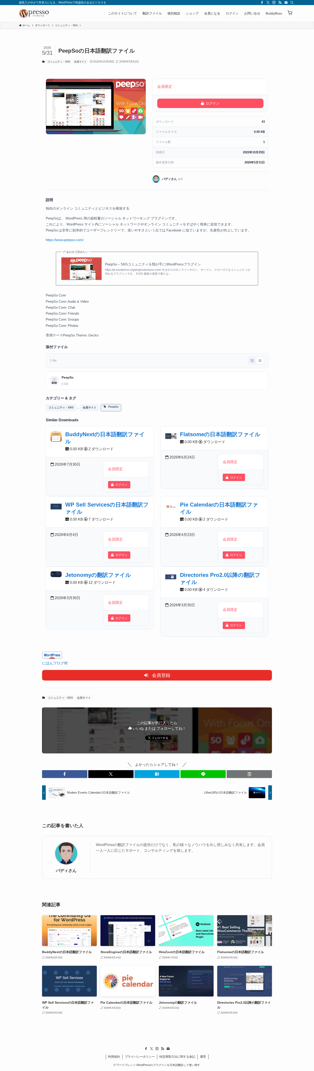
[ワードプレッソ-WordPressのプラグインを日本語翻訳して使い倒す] (35, 13)
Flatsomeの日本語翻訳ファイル (220, 434)
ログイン (213, 103)
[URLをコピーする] (249, 774)
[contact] (286, 2)
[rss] (280, 2)
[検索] (292, 2)
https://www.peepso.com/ (65, 240)
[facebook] (262, 2)
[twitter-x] (268, 2)
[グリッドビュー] (252, 360)
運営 (203, 1056)
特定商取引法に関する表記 (177, 1056)
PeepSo (112, 406)
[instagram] (274, 2)
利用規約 (114, 1056)
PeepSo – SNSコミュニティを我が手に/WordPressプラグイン (153, 264)
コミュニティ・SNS (58, 61)
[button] (290, 13)
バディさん (66, 870)
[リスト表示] (260, 360)
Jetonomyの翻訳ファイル (98, 575)
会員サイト (80, 61)
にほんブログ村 (55, 663)
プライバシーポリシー (140, 1056)
